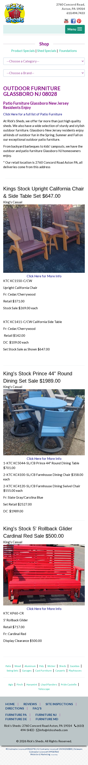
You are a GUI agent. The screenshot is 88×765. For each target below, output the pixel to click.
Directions (14, 708)
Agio (10, 684)
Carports (60, 670)
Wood (18, 666)
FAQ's (37, 708)
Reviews (30, 704)
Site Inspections (59, 704)
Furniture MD (47, 719)
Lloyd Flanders (49, 684)
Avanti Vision (54, 754)
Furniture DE (16, 719)
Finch (20, 684)
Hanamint (31, 684)
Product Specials (23, 51)
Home (10, 704)
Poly (41, 666)
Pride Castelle (69, 684)
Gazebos (74, 666)
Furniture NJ (46, 715)
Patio (8, 666)
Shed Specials (46, 51)
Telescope (44, 689)
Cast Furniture (43, 670)
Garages (27, 670)
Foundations (68, 51)
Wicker (51, 666)
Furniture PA (16, 715)
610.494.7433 (75, 13)
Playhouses (75, 670)
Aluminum (30, 666)
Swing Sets (12, 670)
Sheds (62, 666)
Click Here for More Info (44, 276)
